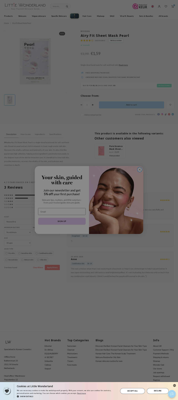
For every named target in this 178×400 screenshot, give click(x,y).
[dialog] (89, 391)
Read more (81, 393)
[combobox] (174, 385)
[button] (66, 396)
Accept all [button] (132, 391)
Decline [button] (158, 391)
